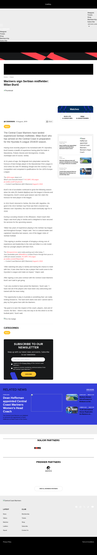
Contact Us (25, 530)
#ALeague (35, 179)
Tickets (24, 518)
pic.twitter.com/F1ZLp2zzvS (13, 182)
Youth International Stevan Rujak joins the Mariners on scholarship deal (67, 173)
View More (90, 389)
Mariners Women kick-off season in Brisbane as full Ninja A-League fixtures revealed (68, 162)
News (12, 77)
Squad (5, 530)
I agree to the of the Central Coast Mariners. (28, 364)
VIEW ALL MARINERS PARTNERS (48, 488)
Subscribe (28, 374)
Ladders (5, 526)
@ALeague (10, 177)
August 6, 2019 (37, 261)
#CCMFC (28, 179)
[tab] (67, 117)
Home (6, 77)
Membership (25, 514)
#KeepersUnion (12, 252)
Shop (23, 522)
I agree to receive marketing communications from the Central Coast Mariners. (29, 368)
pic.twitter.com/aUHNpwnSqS (14, 259)
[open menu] (1, 25)
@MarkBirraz (22, 254)
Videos (5, 518)
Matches (5, 522)
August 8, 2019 (37, 184)
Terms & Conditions (88, 542)
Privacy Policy (26, 363)
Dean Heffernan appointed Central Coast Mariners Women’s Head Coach (67, 147)
